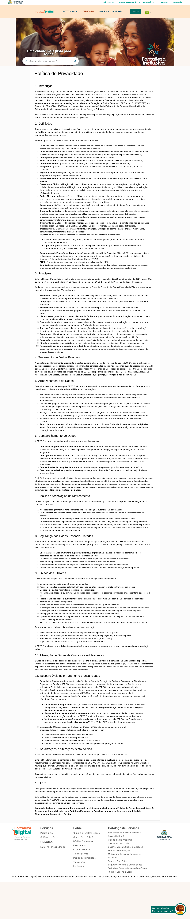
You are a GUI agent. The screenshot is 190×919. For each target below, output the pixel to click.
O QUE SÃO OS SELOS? (110, 11)
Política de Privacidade (84, 858)
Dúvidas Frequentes (83, 841)
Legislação (177, 2)
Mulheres (112, 857)
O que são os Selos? (83, 837)
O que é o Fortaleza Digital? (86, 833)
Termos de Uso (80, 853)
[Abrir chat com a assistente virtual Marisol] (180, 909)
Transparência (148, 2)
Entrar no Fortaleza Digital (52, 847)
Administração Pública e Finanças (124, 832)
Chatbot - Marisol (81, 849)
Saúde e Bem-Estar (117, 861)
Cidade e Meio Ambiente (120, 839)
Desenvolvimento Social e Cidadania (125, 847)
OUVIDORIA (88, 11)
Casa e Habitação (116, 836)
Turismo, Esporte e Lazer (120, 871)
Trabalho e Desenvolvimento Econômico (127, 868)
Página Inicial (46, 833)
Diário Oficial (108, 2)
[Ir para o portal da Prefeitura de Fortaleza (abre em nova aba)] (164, 835)
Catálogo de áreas (49, 837)
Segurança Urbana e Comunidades (125, 864)
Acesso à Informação (128, 2)
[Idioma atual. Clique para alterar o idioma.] (148, 12)
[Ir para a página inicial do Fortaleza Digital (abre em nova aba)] (22, 834)
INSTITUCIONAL (70, 11)
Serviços (164, 2)
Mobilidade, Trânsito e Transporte (124, 854)
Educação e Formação (119, 850)
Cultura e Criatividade (118, 843)
